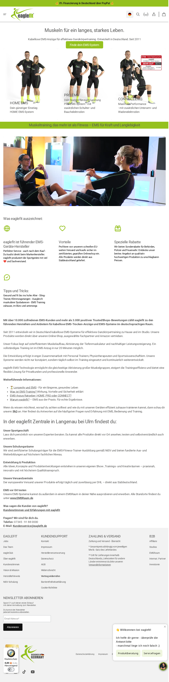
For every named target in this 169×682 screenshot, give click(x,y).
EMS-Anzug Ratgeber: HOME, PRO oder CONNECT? (40, 393)
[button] (4, 14)
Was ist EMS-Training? (23, 389)
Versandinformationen (98, 562)
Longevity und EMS (25, 385)
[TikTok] (24, 669)
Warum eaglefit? (20, 397)
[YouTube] (32, 669)
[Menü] (17, 649)
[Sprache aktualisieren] (127, 14)
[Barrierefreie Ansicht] (143, 14)
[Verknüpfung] (30, 83)
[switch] (11, 669)
